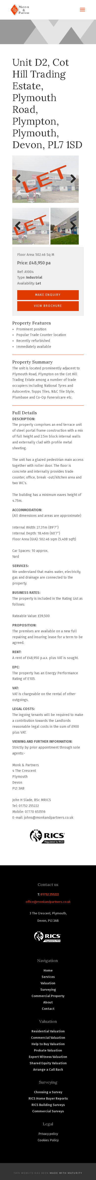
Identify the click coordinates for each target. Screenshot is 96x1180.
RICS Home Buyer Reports (48, 1098)
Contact (48, 1009)
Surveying (48, 989)
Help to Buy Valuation (48, 1044)
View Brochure (48, 306)
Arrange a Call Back (48, 1069)
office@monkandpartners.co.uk (48, 902)
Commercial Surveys (48, 1111)
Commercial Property (48, 996)
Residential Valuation (48, 1031)
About (48, 1002)
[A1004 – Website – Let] (45, 180)
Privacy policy (48, 1134)
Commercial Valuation (48, 1037)
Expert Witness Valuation (48, 1057)
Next (72, 183)
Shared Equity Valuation (48, 1063)
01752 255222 (49, 894)
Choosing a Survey (48, 1092)
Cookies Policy (48, 1140)
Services (48, 977)
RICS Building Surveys (48, 1105)
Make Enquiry (48, 295)
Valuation (48, 983)
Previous (20, 183)
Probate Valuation (48, 1050)
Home (48, 970)
